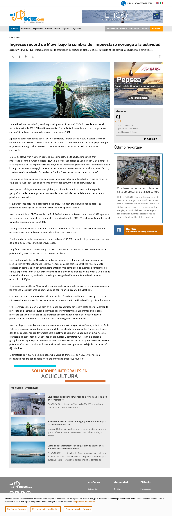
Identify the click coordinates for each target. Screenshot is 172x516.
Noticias (14, 28)
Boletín (123, 28)
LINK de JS (12, 56)
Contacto (145, 28)
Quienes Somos (94, 489)
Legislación (77, 28)
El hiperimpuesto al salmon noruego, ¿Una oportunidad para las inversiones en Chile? (77, 423)
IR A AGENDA (150, 139)
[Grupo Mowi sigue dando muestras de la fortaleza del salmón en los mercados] (28, 403)
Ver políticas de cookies (84, 501)
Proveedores (145, 489)
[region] (86, 504)
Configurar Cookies (16, 509)
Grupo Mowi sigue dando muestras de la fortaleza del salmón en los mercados (77, 398)
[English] (157, 3)
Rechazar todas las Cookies (45, 509)
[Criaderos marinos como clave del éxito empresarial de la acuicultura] (138, 170)
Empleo (48, 28)
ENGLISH (156, 28)
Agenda (65, 28)
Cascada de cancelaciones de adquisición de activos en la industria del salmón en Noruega (76, 447)
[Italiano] (161, 3)
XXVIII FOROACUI (125, 125)
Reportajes (26, 28)
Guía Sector (112, 28)
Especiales (38, 28)
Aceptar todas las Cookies (78, 509)
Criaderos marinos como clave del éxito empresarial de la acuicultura (138, 189)
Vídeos (57, 28)
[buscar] (123, 3)
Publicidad (134, 28)
